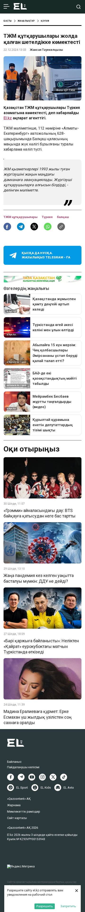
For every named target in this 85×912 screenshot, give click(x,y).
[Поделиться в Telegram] (21, 226)
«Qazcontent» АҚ (19, 798)
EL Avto (69, 787)
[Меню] (6, 6)
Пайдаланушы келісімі (23, 767)
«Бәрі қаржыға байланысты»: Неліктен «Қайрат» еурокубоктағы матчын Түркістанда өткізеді (41, 646)
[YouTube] (31, 777)
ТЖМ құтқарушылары (21, 217)
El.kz (8, 118)
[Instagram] (42, 777)
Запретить (68, 906)
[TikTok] (63, 777)
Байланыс (14, 761)
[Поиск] (78, 7)
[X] (53, 777)
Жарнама (14, 805)
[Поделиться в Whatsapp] (47, 226)
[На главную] (20, 6)
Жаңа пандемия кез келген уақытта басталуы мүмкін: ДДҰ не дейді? (39, 578)
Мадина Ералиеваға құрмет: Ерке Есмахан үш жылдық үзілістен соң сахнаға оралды (38, 717)
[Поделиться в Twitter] (34, 226)
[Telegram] (21, 777)
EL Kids (46, 787)
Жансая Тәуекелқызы (46, 49)
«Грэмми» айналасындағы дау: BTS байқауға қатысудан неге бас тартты (40, 513)
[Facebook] (10, 777)
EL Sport (22, 787)
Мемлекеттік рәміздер (23, 811)
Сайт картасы (17, 818)
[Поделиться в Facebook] (7, 226)
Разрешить (44, 906)
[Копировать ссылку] (61, 226)
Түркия (47, 217)
